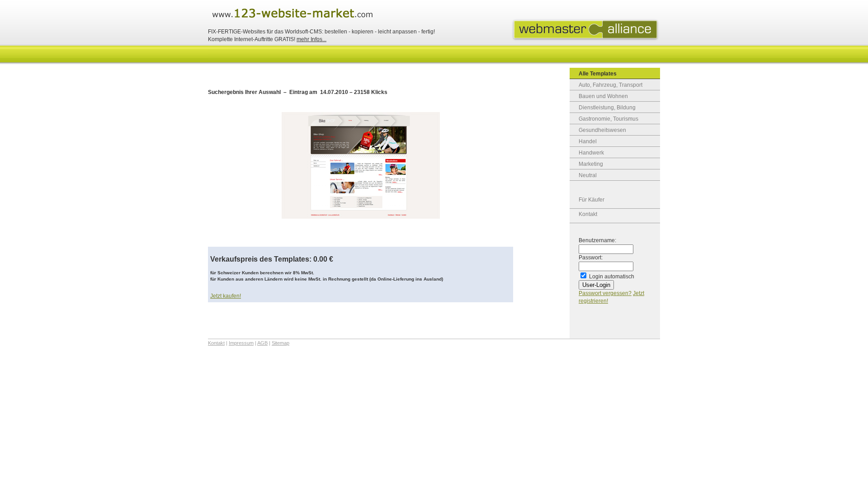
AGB (262, 343)
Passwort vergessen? (605, 293)
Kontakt (588, 214)
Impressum (241, 343)
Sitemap (280, 343)
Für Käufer (591, 200)
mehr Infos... (311, 39)
